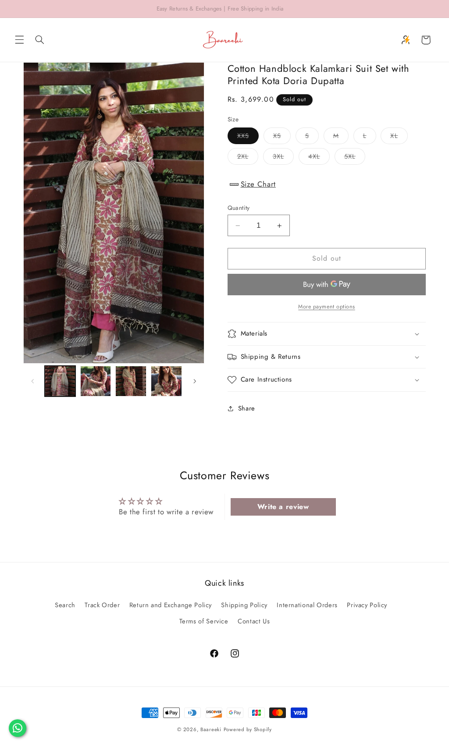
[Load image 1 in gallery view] (60, 381)
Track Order (102, 605)
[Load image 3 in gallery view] (130, 381)
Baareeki (210, 729)
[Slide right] (194, 381)
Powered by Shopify (248, 729)
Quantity (239, 207)
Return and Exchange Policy (170, 605)
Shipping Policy (244, 605)
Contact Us (254, 621)
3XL (283, 158)
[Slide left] (33, 381)
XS (282, 137)
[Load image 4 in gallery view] (166, 381)
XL (398, 137)
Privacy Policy (367, 605)
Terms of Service (203, 621)
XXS (248, 137)
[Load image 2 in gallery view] (95, 381)
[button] (19, 40)
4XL (319, 158)
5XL (354, 158)
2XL (247, 158)
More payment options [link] (326, 307)
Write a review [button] (283, 507)
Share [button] (246, 408)
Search (65, 605)
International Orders (307, 605)
